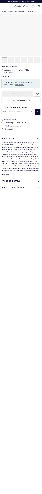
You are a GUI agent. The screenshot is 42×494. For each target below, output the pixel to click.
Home (4, 11)
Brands (10, 11)
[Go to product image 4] (30, 60)
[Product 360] (17, 60)
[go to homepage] (21, 6)
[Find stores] (37, 112)
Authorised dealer (10, 119)
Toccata (30, 11)
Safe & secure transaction (13, 126)
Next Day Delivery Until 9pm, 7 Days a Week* (21, 1)
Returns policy (9, 129)
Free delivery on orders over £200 (16, 123)
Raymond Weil (20, 11)
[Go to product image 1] (4, 60)
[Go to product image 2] (11, 60)
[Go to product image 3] (24, 60)
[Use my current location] (31, 112)
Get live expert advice (22, 100)
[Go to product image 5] (37, 60)
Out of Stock (17, 93)
